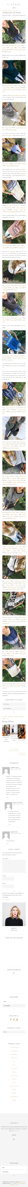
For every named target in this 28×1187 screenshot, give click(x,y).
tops (21, 169)
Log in (16, 1184)
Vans (11, 444)
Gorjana (9, 51)
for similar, (17, 45)
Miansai (16, 209)
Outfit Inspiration (6, 10)
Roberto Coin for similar (14, 587)
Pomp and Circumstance (12, 205)
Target (12, 446)
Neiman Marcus (14, 1075)
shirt (15, 365)
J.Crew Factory (6, 87)
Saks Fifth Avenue (14, 1086)
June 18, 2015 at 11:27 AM (18, 804)
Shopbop (14, 1093)
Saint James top (8, 135)
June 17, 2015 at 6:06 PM (16, 768)
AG (24, 407)
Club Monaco (14, 1057)
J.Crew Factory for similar (12, 407)
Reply (7, 797)
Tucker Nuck (8, 127)
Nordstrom (8, 442)
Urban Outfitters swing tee (17, 95)
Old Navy (14, 1082)
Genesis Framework (20, 1183)
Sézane (14, 1089)
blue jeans (23, 325)
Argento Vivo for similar (19, 49)
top (8, 253)
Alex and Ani (14, 484)
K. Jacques (8, 165)
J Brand (20, 85)
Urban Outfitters (9, 85)
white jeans (22, 173)
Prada (16, 444)
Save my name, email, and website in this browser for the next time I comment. (12, 895)
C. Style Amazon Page (14, 1047)
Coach (4, 446)
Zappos (14, 1100)
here (6, 617)
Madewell (16, 165)
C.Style (14, 4)
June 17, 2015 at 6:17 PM (16, 833)
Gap (14, 1061)
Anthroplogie (17, 355)
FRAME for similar (7, 548)
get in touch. (16, 1130)
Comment (5, 858)
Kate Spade (5, 49)
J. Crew (6, 318)
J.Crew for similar (9, 285)
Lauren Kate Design (11, 211)
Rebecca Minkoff (10, 45)
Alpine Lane (22, 1181)
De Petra (19, 482)
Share (16, 716)
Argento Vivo (10, 359)
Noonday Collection (7, 589)
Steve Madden (12, 129)
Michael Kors (21, 247)
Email (4, 883)
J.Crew (12, 47)
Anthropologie (7, 207)
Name (4, 875)
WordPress (12, 1184)
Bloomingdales (14, 1054)
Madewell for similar (10, 512)
